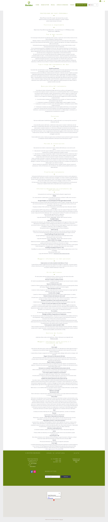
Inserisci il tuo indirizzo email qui (51, 474)
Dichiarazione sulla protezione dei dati (62, 253)
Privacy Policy (53, 217)
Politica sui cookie (54, 338)
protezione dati (76, 460)
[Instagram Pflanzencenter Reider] (34, 471)
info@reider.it (34, 464)
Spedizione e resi (76, 458)
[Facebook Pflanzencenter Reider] (31, 471)
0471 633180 (33, 463)
